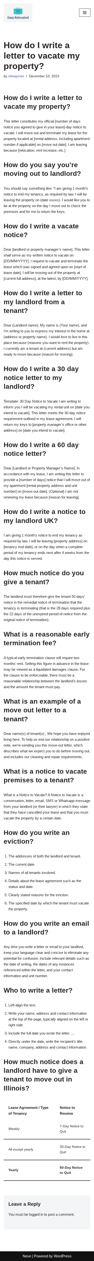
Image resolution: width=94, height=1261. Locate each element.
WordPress (63, 1256)
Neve (27, 1256)
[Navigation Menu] (84, 12)
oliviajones (16, 76)
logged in (36, 1214)
